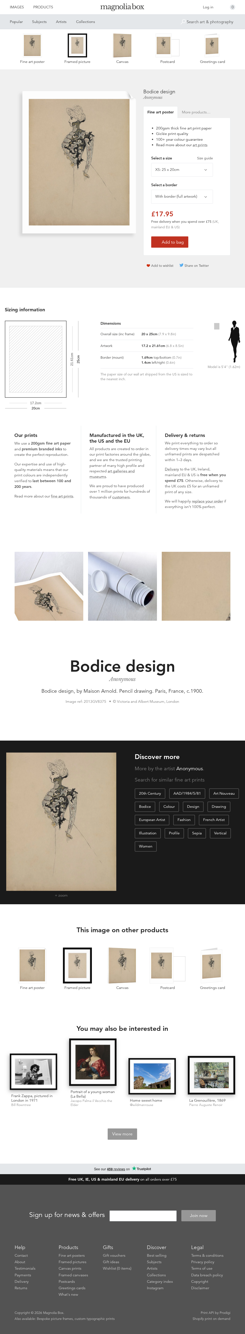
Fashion (184, 819)
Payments (23, 1275)
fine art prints (62, 496)
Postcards (67, 1281)
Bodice (145, 806)
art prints (200, 145)
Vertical (220, 833)
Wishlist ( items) (117, 1268)
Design (193, 806)
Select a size (182, 158)
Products (43, 7)
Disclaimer (200, 1288)
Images (17, 7)
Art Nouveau (224, 793)
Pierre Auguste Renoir (206, 1105)
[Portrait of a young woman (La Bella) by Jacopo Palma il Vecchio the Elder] (93, 1062)
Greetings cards (72, 1288)
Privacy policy (202, 1262)
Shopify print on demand (211, 1319)
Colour (169, 806)
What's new (68, 1294)
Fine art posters (72, 1255)
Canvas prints (70, 1268)
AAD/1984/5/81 (187, 793)
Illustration (147, 833)
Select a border (164, 185)
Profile (174, 833)
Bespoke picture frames (55, 1319)
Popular (16, 21)
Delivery (172, 469)
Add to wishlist (162, 265)
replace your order (207, 501)
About (20, 1262)
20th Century (150, 793)
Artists (61, 21)
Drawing (219, 806)
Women (145, 846)
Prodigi (225, 1313)
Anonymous (152, 97)
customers (121, 497)
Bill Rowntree (21, 1105)
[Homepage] (122, 8)
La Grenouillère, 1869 (207, 1100)
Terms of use (201, 1268)
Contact (21, 1255)
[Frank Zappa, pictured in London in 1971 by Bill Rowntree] (33, 1072)
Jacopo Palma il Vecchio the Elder (91, 1103)
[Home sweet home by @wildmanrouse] (152, 1076)
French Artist (214, 819)
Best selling (157, 1255)
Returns (21, 1288)
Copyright (199, 1281)
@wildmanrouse (141, 1105)
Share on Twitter (196, 265)
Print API (207, 1313)
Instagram (155, 1288)
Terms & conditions (207, 1255)
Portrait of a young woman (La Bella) (93, 1094)
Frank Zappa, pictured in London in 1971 (32, 1098)
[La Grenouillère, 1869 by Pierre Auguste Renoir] (211, 1075)
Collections (85, 21)
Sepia (197, 833)
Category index (160, 1281)
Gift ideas (111, 1262)
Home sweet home (146, 1100)
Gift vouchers (114, 1255)
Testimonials (25, 1268)
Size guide (205, 158)
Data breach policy (207, 1275)
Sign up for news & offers (67, 1215)
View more (122, 1134)
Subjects (39, 21)
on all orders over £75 (122, 1179)
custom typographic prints (95, 1319)
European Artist (152, 819)
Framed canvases (73, 1275)
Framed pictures (72, 1262)
